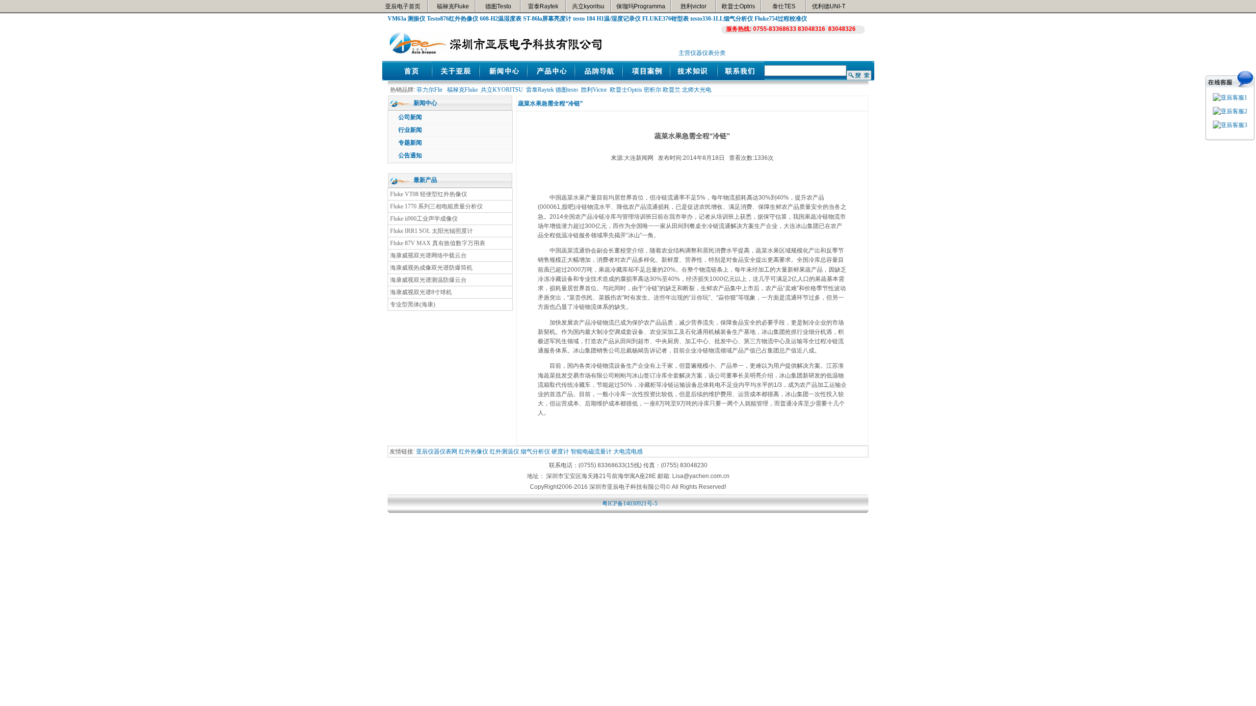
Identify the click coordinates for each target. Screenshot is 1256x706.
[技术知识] (693, 78)
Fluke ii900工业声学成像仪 (424, 218)
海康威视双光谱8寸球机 (421, 292)
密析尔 (652, 89)
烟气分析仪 (535, 451)
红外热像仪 (473, 451)
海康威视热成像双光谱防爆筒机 (431, 267)
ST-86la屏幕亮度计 (547, 18)
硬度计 (560, 451)
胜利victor (693, 6)
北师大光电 (696, 89)
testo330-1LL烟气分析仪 (721, 18)
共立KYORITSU (502, 89)
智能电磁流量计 (591, 451)
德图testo (566, 89)
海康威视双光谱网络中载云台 (428, 255)
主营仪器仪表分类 (702, 53)
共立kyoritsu (588, 6)
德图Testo (498, 6)
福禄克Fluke (453, 6)
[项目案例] (646, 78)
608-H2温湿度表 (501, 18)
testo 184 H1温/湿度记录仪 (607, 18)
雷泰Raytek (543, 6)
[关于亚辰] (455, 78)
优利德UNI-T (828, 6)
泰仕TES (783, 6)
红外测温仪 (504, 451)
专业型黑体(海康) (412, 304)
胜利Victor (594, 89)
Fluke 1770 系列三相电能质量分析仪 (436, 206)
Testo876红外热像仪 (452, 18)
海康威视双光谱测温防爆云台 (428, 280)
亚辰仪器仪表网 (436, 451)
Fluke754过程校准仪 (781, 18)
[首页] (408, 78)
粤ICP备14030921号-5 (629, 503)
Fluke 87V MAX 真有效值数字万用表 (437, 243)
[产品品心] (550, 78)
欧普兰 (671, 89)
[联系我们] (741, 78)
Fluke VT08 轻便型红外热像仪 (428, 194)
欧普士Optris (738, 6)
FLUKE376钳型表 (665, 18)
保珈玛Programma (640, 6)
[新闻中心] (503, 78)
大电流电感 (628, 451)
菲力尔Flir (430, 89)
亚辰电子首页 (402, 6)
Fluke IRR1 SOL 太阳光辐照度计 (431, 230)
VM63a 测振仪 (406, 18)
